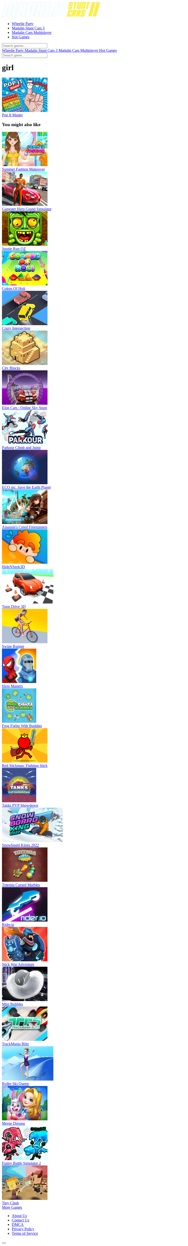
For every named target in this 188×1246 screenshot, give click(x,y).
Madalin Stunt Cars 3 (42, 50)
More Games (12, 1207)
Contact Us (20, 1220)
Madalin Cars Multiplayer (79, 50)
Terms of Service (25, 1233)
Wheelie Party (13, 50)
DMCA (18, 1224)
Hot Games (108, 50)
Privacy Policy (23, 1229)
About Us (19, 1216)
